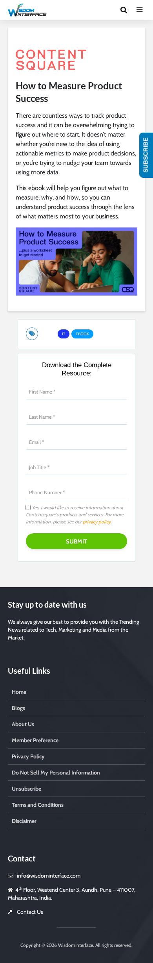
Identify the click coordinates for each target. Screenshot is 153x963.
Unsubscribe (26, 788)
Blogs (18, 708)
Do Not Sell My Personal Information (56, 772)
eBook (82, 333)
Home (19, 691)
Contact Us (30, 911)
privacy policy (97, 522)
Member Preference (35, 740)
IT (63, 333)
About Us (23, 724)
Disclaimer (24, 820)
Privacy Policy (28, 756)
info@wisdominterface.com (48, 875)
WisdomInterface (75, 945)
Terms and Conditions (38, 804)
